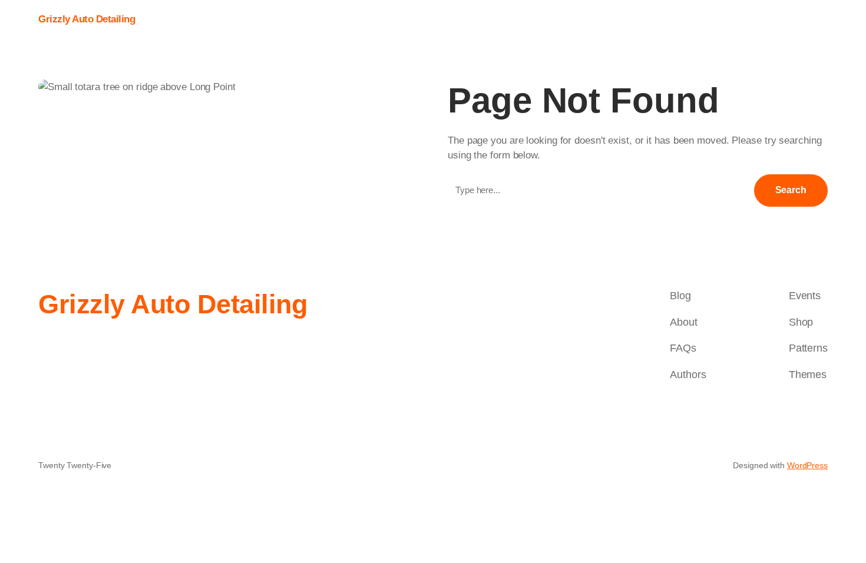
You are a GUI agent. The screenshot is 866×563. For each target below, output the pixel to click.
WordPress (807, 465)
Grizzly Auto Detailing (86, 19)
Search (790, 190)
